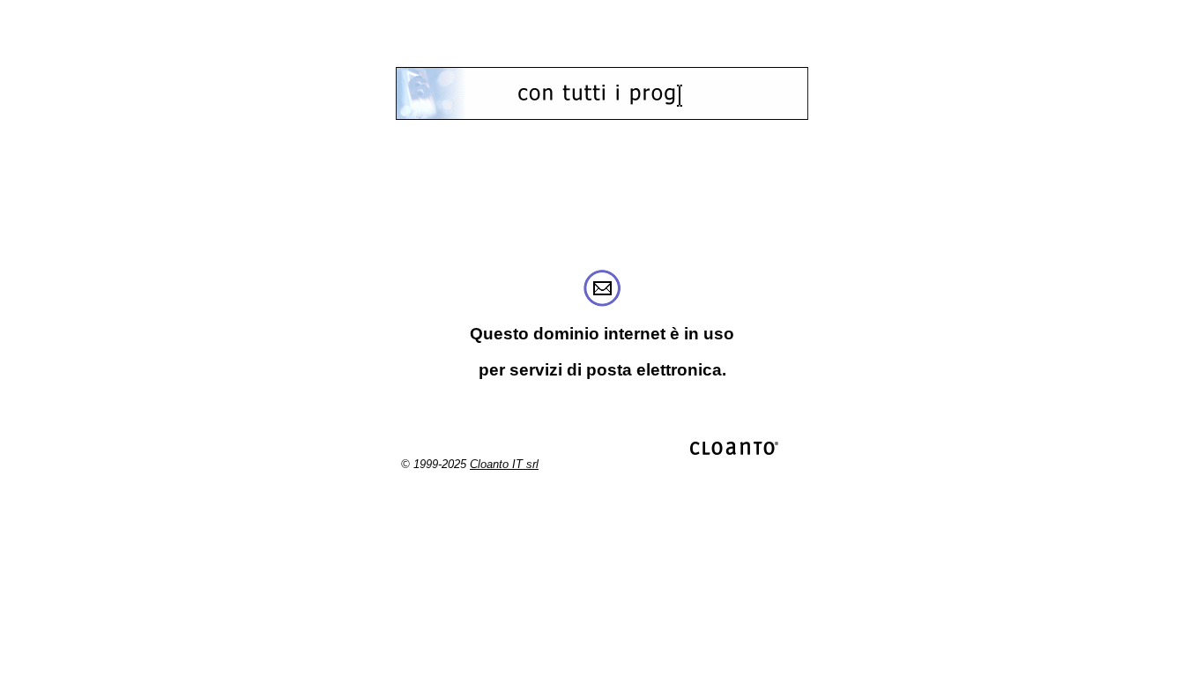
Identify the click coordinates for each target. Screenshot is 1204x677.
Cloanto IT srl (504, 464)
